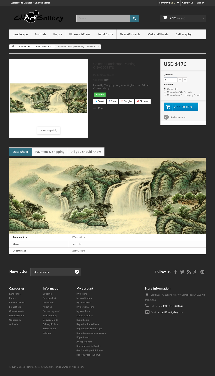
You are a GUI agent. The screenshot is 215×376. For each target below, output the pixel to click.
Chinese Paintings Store (28, 367)
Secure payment (51, 311)
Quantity (168, 74)
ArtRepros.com (84, 341)
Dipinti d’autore (84, 315)
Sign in (200, 3)
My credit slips (84, 298)
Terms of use (49, 328)
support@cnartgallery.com (170, 312)
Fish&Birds (105, 34)
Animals (40, 34)
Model (96, 75)
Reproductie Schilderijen (89, 328)
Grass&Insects (130, 34)
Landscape (20, 34)
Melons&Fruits (158, 34)
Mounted (169, 84)
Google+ (127, 101)
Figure (57, 34)
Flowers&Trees (80, 34)
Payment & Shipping (49, 152)
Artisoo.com (78, 367)
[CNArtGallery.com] (40, 17)
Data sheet (20, 152)
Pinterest (143, 101)
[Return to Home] (13, 47)
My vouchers (83, 311)
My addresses (83, 302)
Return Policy (50, 315)
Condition (98, 80)
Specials (47, 294)
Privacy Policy (50, 324)
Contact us (187, 3)
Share (113, 101)
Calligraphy (184, 34)
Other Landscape (43, 46)
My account (84, 288)
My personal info (85, 307)
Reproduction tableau (87, 324)
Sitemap (47, 333)
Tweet (100, 101)
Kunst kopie (82, 320)
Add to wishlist (178, 117)
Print (100, 108)
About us (47, 307)
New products (50, 298)
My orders (81, 294)
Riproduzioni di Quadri (88, 346)
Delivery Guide (50, 320)
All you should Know (86, 152)
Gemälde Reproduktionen (89, 350)
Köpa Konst (82, 337)
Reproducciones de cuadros (91, 333)
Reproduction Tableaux (88, 355)
